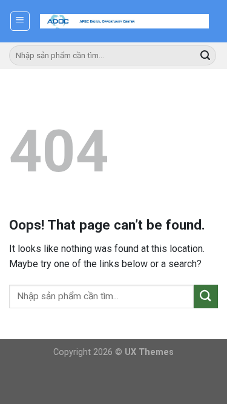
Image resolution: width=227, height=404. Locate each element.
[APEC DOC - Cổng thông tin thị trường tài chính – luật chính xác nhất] (124, 21)
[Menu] (20, 21)
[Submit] (205, 55)
